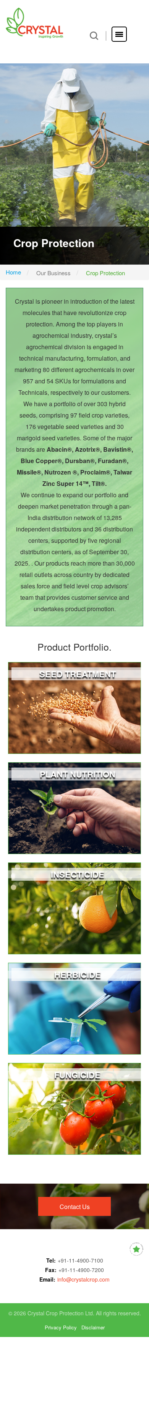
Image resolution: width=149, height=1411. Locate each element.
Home (13, 272)
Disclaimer (93, 1327)
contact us (75, 1206)
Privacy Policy (61, 1327)
